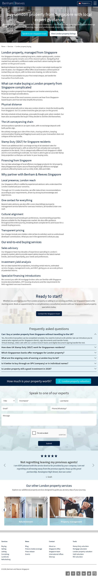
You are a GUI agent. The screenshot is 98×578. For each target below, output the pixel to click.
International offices (56, 551)
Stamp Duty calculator (81, 543)
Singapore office (54, 546)
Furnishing (5, 551)
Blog (26, 543)
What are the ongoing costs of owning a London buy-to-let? (30, 357)
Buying (3, 543)
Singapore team (54, 548)
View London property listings (63, 33)
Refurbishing (5, 556)
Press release (30, 548)
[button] (4, 463)
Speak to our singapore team (34, 33)
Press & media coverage (33, 546)
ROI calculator (78, 554)
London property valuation (82, 548)
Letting (3, 548)
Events (27, 551)
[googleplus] (94, 570)
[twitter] (78, 570)
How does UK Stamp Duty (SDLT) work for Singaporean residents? (33, 347)
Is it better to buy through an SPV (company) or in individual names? (34, 363)
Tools (75, 538)
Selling (3, 546)
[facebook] (67, 570)
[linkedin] (83, 570)
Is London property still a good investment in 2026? (26, 368)
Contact (52, 538)
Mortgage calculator (80, 546)
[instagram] (73, 570)
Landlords (5, 554)
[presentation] (4, 506)
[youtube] (89, 570)
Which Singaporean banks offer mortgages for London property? (32, 352)
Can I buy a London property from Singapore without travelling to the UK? (37, 334)
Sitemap (52, 554)
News (27, 538)
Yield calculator (78, 551)
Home (3, 46)
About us (52, 543)
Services (10, 46)
